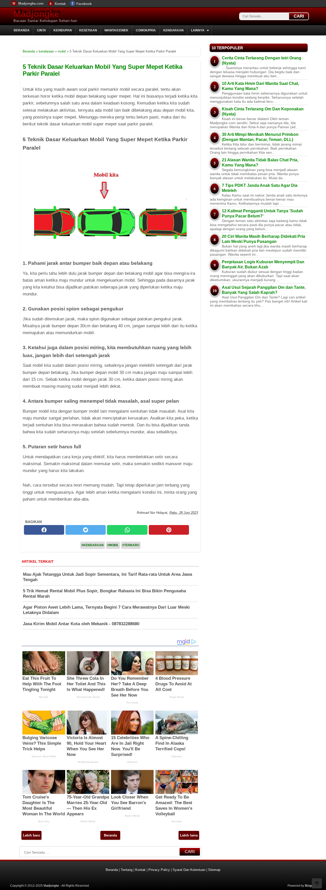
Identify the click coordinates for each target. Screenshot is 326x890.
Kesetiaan (88, 30)
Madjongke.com (31, 3)
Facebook (84, 4)
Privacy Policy (159, 870)
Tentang (126, 870)
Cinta (41, 30)
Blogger (310, 885)
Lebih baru (31, 835)
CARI (299, 16)
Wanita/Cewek (116, 30)
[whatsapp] (127, 530)
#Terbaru (130, 545)
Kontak (60, 4)
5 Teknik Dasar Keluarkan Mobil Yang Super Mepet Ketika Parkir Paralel (102, 70)
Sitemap (214, 870)
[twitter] (85, 530)
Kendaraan (173, 30)
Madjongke (36, 14)
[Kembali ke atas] (317, 883)
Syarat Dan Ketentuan (189, 870)
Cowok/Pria (146, 30)
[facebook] (44, 530)
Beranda (22, 30)
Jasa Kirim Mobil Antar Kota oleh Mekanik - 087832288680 (81, 623)
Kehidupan (62, 30)
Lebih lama (189, 835)
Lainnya (198, 30)
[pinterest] (169, 530)
